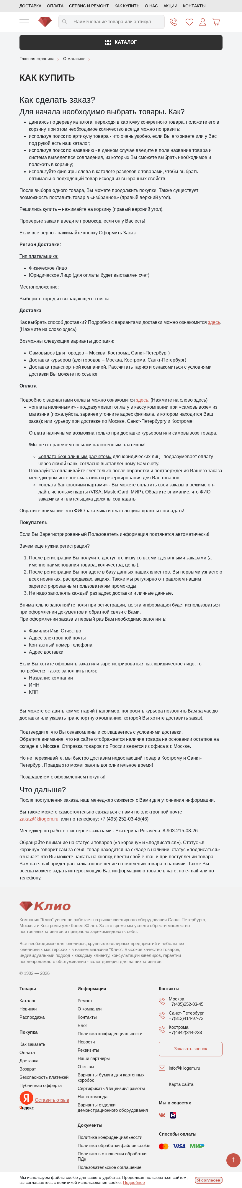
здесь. (142, 399)
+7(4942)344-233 (185, 1032)
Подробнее (134, 1182)
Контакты (194, 6)
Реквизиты (88, 1050)
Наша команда (92, 1096)
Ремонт (85, 1000)
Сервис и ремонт (89, 6)
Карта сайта (181, 1084)
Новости (86, 1041)
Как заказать (32, 1044)
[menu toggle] (24, 22)
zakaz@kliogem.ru (38, 818)
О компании (90, 1008)
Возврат (27, 1068)
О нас (151, 6)
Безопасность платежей (43, 1077)
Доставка (30, 6)
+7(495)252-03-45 (186, 1004)
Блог (82, 1025)
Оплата (55, 6)
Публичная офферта (40, 1085)
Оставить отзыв (52, 1100)
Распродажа (32, 1017)
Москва (176, 998)
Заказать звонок (190, 1048)
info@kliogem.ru (184, 1068)
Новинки (28, 1008)
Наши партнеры (94, 1058)
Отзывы (86, 1066)
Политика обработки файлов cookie (114, 1145)
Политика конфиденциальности (110, 1033)
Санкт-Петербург (186, 1012)
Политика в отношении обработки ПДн (112, 1156)
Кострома (178, 1027)
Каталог (125, 42)
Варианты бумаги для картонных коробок (111, 1077)
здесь (214, 322)
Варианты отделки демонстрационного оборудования (113, 1107)
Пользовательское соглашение (109, 1167)
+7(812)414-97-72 (186, 1018)
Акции (170, 6)
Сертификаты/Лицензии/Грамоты (111, 1088)
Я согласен (208, 1180)
